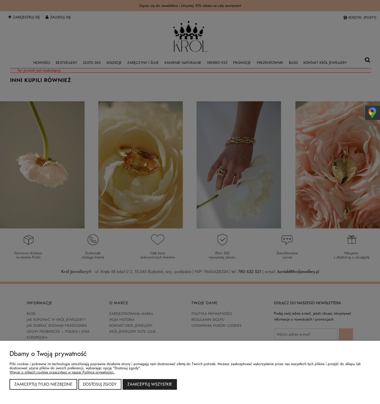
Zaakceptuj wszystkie (149, 384)
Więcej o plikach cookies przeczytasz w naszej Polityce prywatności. (62, 372)
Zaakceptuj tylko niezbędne (43, 384)
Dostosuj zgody (100, 384)
